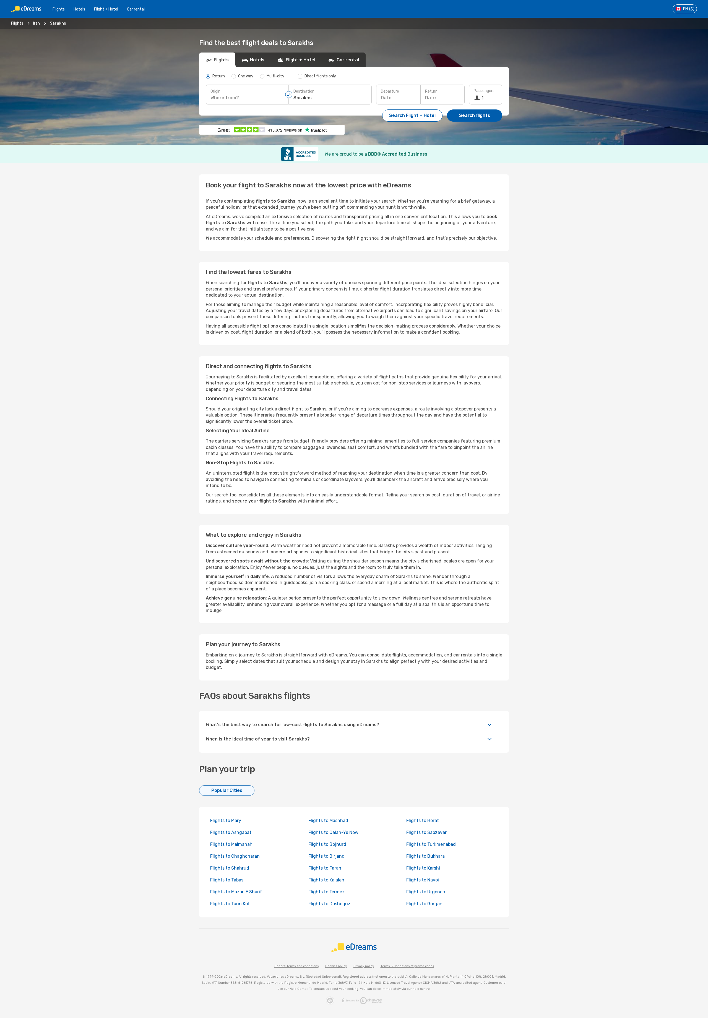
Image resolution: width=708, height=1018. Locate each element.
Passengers (484, 90)
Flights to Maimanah (231, 844)
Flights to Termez (326, 891)
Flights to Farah (324, 868)
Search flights (474, 115)
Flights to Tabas (226, 880)
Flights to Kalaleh (326, 880)
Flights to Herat (422, 820)
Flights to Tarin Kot (230, 903)
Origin (215, 91)
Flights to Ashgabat (230, 832)
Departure (390, 91)
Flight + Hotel (106, 9)
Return (431, 91)
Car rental (136, 9)
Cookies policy (336, 966)
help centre (421, 989)
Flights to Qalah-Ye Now (333, 832)
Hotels (79, 9)
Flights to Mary (225, 820)
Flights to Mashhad (328, 820)
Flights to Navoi (422, 880)
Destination (303, 91)
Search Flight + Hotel (412, 115)
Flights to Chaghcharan (235, 856)
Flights (59, 9)
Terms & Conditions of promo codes (407, 966)
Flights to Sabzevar (426, 832)
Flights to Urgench (425, 891)
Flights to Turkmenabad (431, 844)
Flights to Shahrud (229, 868)
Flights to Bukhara (425, 856)
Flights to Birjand (326, 856)
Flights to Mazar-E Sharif (236, 891)
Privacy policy (363, 966)
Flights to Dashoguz (329, 903)
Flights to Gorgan (424, 903)
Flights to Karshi (423, 868)
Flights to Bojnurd (327, 844)
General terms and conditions (296, 966)
